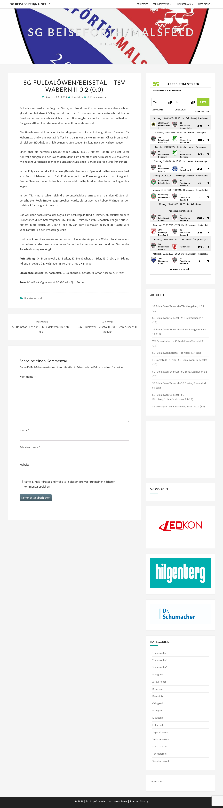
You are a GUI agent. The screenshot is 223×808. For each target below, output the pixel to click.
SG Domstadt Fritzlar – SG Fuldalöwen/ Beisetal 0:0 (41, 327)
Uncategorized (33, 298)
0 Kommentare (97, 97)
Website (24, 464)
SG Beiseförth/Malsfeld (30, 4)
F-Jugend (157, 725)
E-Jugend (157, 717)
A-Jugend (157, 674)
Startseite (142, 4)
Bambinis (157, 696)
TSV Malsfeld (159, 753)
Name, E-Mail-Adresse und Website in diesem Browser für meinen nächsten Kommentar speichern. (69, 484)
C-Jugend (157, 703)
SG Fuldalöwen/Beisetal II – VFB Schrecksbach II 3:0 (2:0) (108, 327)
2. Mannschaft (159, 660)
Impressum (156, 781)
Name (24, 430)
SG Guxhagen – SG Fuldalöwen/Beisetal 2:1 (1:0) (178, 406)
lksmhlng (77, 97)
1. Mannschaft (159, 653)
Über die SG (204, 4)
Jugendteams (183, 4)
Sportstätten (159, 746)
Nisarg (144, 801)
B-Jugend (157, 689)
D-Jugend (157, 710)
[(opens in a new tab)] (170, 428)
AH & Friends (159, 681)
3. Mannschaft (159, 667)
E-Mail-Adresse (30, 447)
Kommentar (28, 376)
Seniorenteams (161, 4)
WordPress (120, 801)
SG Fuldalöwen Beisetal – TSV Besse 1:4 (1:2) (176, 352)
